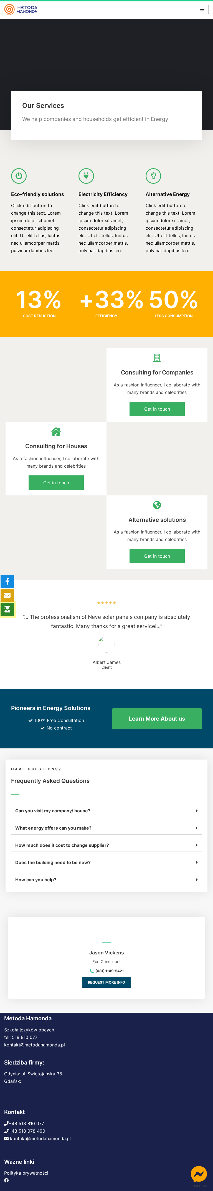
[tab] (106, 810)
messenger (199, 1185)
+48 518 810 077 (26, 1123)
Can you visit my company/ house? (52, 810)
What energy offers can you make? (53, 828)
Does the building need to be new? (53, 862)
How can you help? (35, 879)
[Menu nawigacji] (202, 9)
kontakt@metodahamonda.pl (34, 1045)
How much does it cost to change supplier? (62, 845)
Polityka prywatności (26, 1173)
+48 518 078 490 (27, 1131)
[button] (157, 409)
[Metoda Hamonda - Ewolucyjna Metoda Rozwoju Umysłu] (20, 9)
